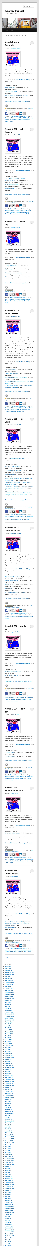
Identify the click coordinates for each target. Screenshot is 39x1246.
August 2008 (8, 1238)
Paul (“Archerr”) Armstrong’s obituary (15, 178)
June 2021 (8, 1036)
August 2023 (8, 1000)
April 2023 (8, 1008)
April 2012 (8, 1153)
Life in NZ (7, 699)
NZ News (17, 409)
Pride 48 (18, 519)
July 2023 (8, 1002)
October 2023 (9, 996)
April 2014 (8, 1117)
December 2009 (9, 1206)
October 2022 (9, 1018)
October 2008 (9, 1234)
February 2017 (9, 1075)
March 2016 (8, 1089)
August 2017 (8, 1069)
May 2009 (7, 1220)
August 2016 (8, 1087)
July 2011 (8, 1168)
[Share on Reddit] (13, 113)
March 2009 (8, 1224)
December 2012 (9, 1137)
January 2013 (9, 1135)
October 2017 (9, 1065)
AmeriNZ (17, 118)
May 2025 (7, 976)
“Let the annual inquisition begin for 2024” (16, 95)
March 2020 (8, 1044)
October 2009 (9, 1210)
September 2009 (9, 1212)
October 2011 (9, 1162)
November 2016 (9, 1081)
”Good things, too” (10, 87)
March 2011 (8, 1176)
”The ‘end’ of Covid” (10, 752)
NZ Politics (23, 409)
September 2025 (9, 974)
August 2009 (8, 1214)
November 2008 (9, 1232)
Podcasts (24, 116)
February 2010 (9, 1202)
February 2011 (9, 1178)
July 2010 (8, 1192)
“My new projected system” (12, 577)
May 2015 (7, 1105)
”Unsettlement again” (10, 927)
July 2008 (8, 1240)
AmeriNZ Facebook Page (23, 80)
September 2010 (9, 1188)
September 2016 (9, 1085)
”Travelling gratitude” (10, 265)
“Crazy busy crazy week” (12, 184)
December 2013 (9, 1121)
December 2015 (9, 1095)
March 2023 (8, 1010)
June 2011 (8, 1170)
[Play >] (6, 105)
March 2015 (8, 1109)
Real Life (21, 301)
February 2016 (9, 1091)
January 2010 (9, 1204)
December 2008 (9, 1230)
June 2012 (8, 1149)
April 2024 (8, 986)
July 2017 (8, 1071)
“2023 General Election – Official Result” (16, 377)
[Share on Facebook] (6, 113)
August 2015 (8, 1099)
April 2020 (8, 1042)
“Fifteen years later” (10, 277)
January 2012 (9, 1156)
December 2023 (9, 992)
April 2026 (8, 968)
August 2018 (8, 1059)
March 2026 (8, 970)
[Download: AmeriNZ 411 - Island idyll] (9, 290)
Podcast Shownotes (15, 116)
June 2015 (8, 1103)
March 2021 (8, 1040)
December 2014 (9, 1113)
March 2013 (8, 1131)
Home (7, 30)
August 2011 (8, 1166)
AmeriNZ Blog (24, 118)
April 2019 (8, 1052)
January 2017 (9, 1077)
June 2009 (8, 1218)
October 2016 (9, 1083)
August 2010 (8, 1190)
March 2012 (8, 1155)
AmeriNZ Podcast (14, 10)
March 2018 (8, 1063)
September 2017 (9, 1067)
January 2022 (9, 1032)
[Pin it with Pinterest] (17, 113)
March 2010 (8, 1200)
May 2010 (7, 1196)
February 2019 (9, 1055)
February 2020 (9, 1046)
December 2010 (9, 1182)
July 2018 (8, 1061)
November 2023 (9, 994)
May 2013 (7, 1127)
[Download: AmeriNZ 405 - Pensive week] (9, 398)
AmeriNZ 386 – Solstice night (12, 872)
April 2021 (8, 1038)
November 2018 (9, 1057)
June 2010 (8, 1194)
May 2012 (7, 1151)
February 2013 (9, 1133)
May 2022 (7, 1026)
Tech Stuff (29, 861)
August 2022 (8, 1022)
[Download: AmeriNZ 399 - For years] (9, 507)
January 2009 (9, 1228)
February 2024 (9, 988)
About (12, 30)
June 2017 (8, 1073)
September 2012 (9, 1143)
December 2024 (9, 982)
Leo (31, 950)
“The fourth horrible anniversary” (13, 470)
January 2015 (9, 1111)
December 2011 (9, 1159)
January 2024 (9, 990)
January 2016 (9, 1093)
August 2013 (8, 1123)
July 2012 (8, 1147)
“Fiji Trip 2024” (9, 269)
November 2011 (9, 1161)
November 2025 (9, 972)
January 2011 (9, 1180)
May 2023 (7, 1006)
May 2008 (7, 1244)
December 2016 (9, 1079)
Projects (23, 616)
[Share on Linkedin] (20, 113)
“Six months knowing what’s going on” (15, 592)
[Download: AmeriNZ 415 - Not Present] (9, 201)
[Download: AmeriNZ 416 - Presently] (9, 108)
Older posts (9, 958)
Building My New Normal (22, 212)
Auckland (12, 212)
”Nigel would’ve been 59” (11, 675)
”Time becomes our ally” (11, 91)
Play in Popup (8, 110)
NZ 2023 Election (9, 409)
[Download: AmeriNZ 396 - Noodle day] (9, 688)
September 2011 (9, 1164)
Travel (25, 301)
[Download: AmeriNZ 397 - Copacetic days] (9, 605)
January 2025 (9, 980)
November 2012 (9, 1139)
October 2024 (9, 984)
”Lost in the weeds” (10, 180)
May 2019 (7, 1050)
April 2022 (8, 1028)
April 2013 (8, 1129)
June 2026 (8, 966)
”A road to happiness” (11, 837)
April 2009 (8, 1222)
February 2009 (9, 1226)
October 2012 (9, 1141)
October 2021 (9, 1034)
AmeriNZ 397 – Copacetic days (12, 529)
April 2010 (8, 1198)
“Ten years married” (10, 369)
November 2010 (9, 1184)
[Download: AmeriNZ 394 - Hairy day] (9, 767)
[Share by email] (24, 113)
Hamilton (7, 861)
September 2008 (9, 1236)
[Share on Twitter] (10, 113)
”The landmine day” (10, 756)
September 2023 (9, 998)
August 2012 (8, 1145)
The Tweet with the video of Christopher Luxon (17, 922)
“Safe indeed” (8, 588)
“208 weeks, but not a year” (12, 466)
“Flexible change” (9, 188)
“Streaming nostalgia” (11, 474)
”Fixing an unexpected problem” (13, 671)
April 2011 (8, 1174)
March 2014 (8, 1119)
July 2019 (8, 1048)
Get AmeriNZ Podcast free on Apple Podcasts (17, 101)
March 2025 (8, 978)
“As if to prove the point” (11, 581)
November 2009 (9, 1208)
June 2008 (8, 1242)
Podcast (16, 119)
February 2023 (9, 1012)
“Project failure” (9, 585)
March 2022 (8, 1030)
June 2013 (8, 1125)
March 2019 (8, 1054)
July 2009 (8, 1216)
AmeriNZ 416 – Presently (12, 44)
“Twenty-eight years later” (12, 373)
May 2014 (7, 1115)
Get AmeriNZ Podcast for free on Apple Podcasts (18, 681)
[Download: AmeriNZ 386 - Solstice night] (9, 940)
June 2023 (8, 1004)
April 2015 (8, 1107)
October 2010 (9, 1186)
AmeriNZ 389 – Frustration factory (14, 789)
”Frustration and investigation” (13, 833)
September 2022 (9, 1020)
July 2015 (8, 1101)
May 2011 (7, 1172)
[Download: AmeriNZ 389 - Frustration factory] (9, 850)
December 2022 (9, 1014)
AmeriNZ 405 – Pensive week (12, 312)
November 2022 (9, 1016)
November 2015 (9, 1097)
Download (13, 110)
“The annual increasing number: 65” (14, 273)
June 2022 (8, 1024)
